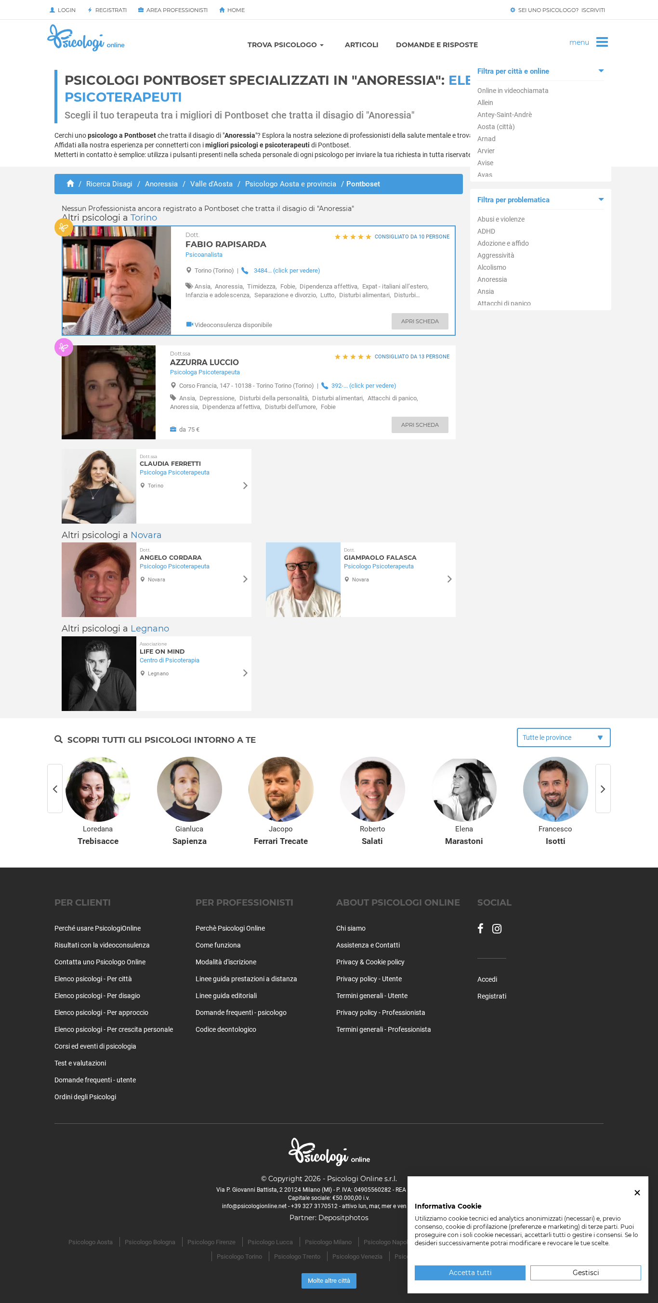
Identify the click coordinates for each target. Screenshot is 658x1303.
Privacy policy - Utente (369, 979)
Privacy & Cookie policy (370, 962)
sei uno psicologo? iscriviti (560, 10)
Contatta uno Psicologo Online (99, 962)
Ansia (485, 291)
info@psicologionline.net (254, 1206)
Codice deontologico (226, 1029)
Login (65, 10)
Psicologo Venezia (357, 1256)
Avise (485, 163)
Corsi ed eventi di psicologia (95, 1046)
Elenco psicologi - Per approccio (101, 1012)
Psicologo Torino (239, 1256)
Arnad (486, 139)
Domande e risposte (437, 44)
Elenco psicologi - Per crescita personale (113, 1029)
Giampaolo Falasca (380, 554)
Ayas (484, 175)
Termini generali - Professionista (383, 1029)
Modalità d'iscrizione (226, 962)
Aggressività (495, 255)
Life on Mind (162, 648)
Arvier (486, 151)
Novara (146, 535)
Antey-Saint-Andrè (504, 114)
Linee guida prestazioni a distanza (246, 979)
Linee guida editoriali (226, 996)
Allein (485, 102)
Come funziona (218, 945)
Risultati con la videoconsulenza (102, 945)
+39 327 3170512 (314, 1206)
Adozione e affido (503, 243)
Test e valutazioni (80, 1063)
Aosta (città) (496, 127)
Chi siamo (351, 928)
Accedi (487, 979)
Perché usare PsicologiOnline (97, 928)
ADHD (486, 231)
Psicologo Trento (297, 1256)
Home (234, 10)
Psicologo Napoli (386, 1242)
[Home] (70, 184)
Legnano (150, 628)
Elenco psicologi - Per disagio (97, 996)
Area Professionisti (176, 10)
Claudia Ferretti (170, 461)
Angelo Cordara (171, 554)
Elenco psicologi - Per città (93, 979)
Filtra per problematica (513, 200)
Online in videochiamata (513, 90)
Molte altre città (329, 1280)
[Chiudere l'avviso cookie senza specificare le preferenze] (637, 1192)
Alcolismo (491, 267)
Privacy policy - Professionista (380, 1012)
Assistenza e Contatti (368, 945)
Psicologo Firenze (211, 1242)
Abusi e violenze (501, 219)
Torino (144, 217)
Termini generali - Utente (372, 996)
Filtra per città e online (513, 71)
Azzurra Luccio (204, 359)
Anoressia (492, 279)
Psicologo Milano (328, 1242)
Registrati (109, 10)
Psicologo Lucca (270, 1242)
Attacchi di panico (504, 303)
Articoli (362, 44)
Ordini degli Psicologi (85, 1097)
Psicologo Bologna (150, 1242)
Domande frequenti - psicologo (241, 1012)
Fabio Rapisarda (225, 241)
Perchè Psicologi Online (230, 928)
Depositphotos (343, 1217)
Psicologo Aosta (90, 1242)
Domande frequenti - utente (95, 1080)
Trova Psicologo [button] (283, 44)
